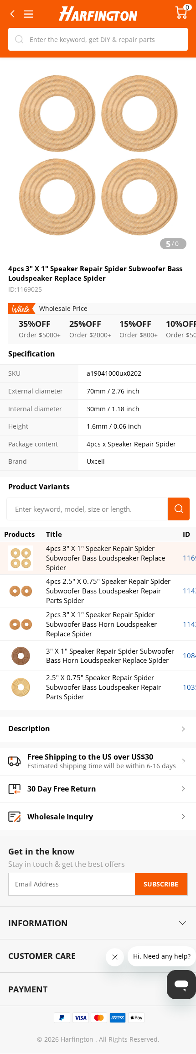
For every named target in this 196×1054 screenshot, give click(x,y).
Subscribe (161, 884)
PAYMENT (27, 989)
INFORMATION (38, 922)
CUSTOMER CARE (42, 955)
